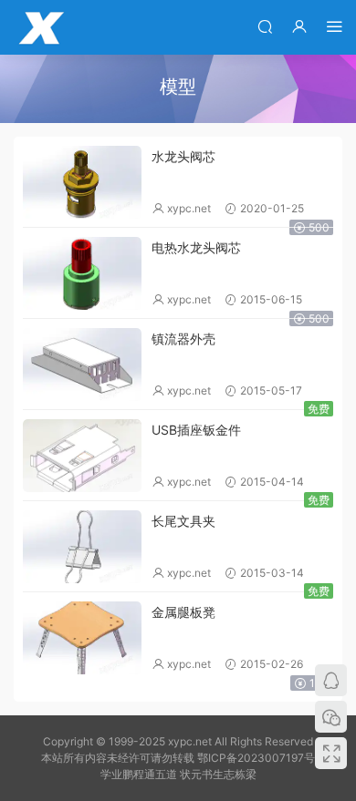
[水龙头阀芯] (82, 182)
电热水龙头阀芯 (196, 247)
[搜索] (265, 26)
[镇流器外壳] (82, 364)
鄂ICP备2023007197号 (256, 758)
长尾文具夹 (183, 521)
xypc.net (189, 208)
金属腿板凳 (183, 612)
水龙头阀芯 (183, 156)
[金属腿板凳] (82, 637)
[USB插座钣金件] (82, 455)
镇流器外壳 (183, 338)
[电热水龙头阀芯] (82, 273)
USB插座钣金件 (196, 429)
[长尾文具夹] (82, 546)
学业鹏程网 (41, 27)
